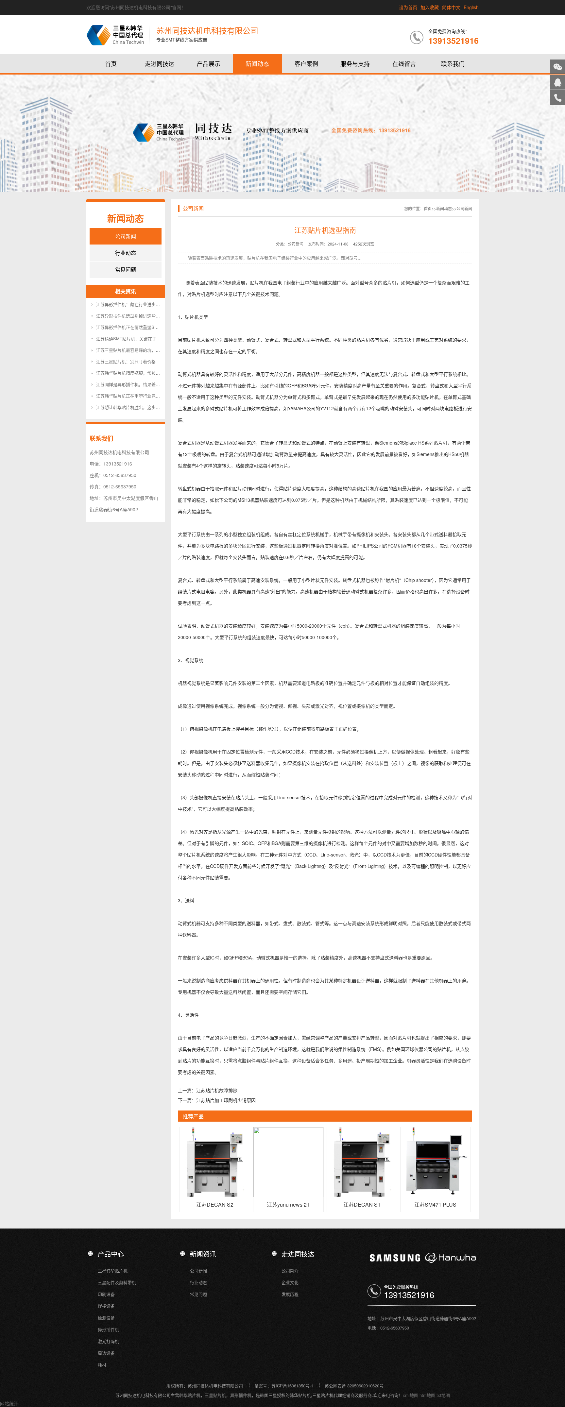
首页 (111, 63)
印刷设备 (106, 1294)
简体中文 (451, 7)
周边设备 (106, 1353)
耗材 (102, 1365)
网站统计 (9, 1403)
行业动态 (125, 253)
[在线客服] (557, 82)
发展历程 (290, 1294)
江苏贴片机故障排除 (216, 1090)
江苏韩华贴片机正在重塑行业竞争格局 (132, 396)
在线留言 (404, 63)
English (471, 7)
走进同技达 (159, 63)
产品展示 (208, 63)
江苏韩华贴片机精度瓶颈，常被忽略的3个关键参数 (144, 373)
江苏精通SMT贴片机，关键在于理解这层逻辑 (139, 338)
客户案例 (306, 63)
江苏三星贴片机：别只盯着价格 (126, 361)
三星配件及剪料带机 (117, 1282)
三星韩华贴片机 (113, 1270)
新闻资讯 (203, 1254)
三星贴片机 (215, 1395)
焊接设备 (106, 1306)
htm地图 (427, 1395)
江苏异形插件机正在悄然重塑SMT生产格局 (137, 327)
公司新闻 (125, 236)
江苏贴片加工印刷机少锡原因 (226, 1100)
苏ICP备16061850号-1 (292, 1385)
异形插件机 (108, 1329)
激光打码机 (108, 1341)
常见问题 (125, 269)
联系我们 (453, 63)
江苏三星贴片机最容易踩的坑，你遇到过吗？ (138, 350)
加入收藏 (429, 7)
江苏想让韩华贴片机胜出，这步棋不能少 (134, 407)
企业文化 (290, 1282)
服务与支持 (355, 63)
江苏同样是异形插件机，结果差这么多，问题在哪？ (145, 384)
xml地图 (410, 1395)
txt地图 (443, 1395)
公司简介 (290, 1270)
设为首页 (408, 7)
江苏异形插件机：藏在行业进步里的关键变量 (138, 304)
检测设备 (106, 1317)
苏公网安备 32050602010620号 (354, 1385)
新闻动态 (257, 63)
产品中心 (111, 1254)
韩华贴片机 (189, 1395)
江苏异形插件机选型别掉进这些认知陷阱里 (136, 316)
